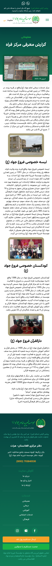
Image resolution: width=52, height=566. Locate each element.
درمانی (26, 505)
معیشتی (26, 501)
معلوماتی (26, 37)
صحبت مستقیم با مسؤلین (26, 546)
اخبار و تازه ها (26, 480)
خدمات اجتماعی (26, 514)
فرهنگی (26, 519)
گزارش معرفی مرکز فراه (26, 45)
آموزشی (26, 510)
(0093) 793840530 (26, 461)
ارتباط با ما (26, 485)
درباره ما (26, 476)
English (10, 20)
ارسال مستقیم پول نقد (26, 539)
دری (4, 20)
